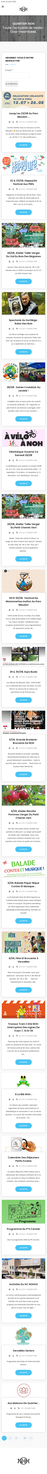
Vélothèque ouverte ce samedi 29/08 (23, 453)
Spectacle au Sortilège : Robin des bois (23, 321)
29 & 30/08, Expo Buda (23, 671)
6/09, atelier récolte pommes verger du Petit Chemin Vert (23, 814)
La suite (23, 145)
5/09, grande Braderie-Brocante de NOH (23, 741)
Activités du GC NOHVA (23, 1284)
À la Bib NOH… (23, 1094)
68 (25, 1438)
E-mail (9, 70)
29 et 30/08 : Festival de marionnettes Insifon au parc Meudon (23, 601)
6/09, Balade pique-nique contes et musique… (23, 884)
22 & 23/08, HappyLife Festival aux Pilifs (23, 182)
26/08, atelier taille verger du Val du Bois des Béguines (23, 254)
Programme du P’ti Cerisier (23, 1229)
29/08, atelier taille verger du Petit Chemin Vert (23, 525)
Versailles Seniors (23, 1350)
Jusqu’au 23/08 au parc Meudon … (23, 115)
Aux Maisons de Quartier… (24, 1403)
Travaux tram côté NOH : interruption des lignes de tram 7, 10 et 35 (23, 1027)
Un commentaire (27, 1408)
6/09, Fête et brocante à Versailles (23, 960)
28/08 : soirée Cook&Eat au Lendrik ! (23, 389)
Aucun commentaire (28, 122)
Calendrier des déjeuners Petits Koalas (23, 1159)
